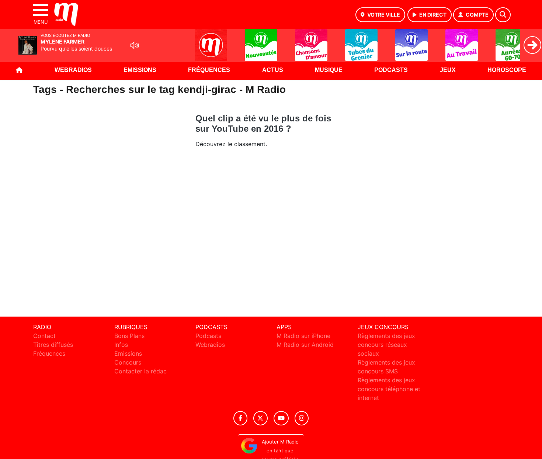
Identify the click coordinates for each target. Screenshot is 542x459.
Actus (272, 70)
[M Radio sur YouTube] (281, 418)
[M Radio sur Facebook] (240, 418)
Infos (121, 344)
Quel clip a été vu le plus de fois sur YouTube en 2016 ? (263, 123)
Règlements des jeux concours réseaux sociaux (386, 344)
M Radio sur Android (305, 344)
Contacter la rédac (140, 371)
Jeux (448, 70)
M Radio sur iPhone (303, 335)
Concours (127, 362)
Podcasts (391, 70)
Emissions (140, 70)
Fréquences (209, 70)
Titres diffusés (53, 344)
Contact (44, 335)
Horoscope (506, 70)
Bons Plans (129, 335)
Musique (329, 70)
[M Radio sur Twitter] (260, 418)
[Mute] (134, 45)
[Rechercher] (503, 14)
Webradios (73, 70)
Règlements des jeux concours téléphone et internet (389, 388)
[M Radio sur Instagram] (302, 418)
